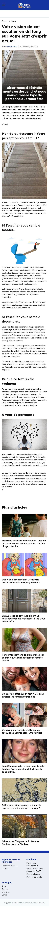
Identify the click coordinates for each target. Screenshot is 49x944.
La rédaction (11, 46)
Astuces (5, 889)
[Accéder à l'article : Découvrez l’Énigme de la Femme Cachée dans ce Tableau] (24, 826)
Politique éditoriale (34, 877)
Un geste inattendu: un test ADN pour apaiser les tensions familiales (23, 695)
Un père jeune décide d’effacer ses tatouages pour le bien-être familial (22, 731)
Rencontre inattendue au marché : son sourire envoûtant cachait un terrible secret (23, 657)
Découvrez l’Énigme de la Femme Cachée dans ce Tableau (20, 843)
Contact (5, 868)
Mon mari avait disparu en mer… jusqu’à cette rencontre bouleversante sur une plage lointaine (24, 543)
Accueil (5, 21)
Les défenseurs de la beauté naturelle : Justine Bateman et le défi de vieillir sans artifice (23, 769)
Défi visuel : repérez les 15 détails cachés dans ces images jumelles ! (21, 581)
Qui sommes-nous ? (10, 865)
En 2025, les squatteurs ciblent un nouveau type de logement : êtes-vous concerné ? (23, 618)
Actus (13, 21)
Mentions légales (33, 874)
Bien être (5, 892)
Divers (4, 895)
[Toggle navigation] (4, 5)
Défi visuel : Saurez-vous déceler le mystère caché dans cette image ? (21, 806)
